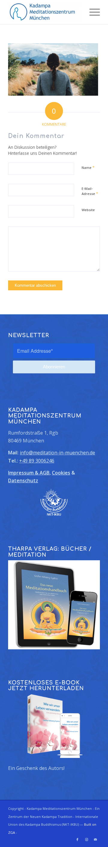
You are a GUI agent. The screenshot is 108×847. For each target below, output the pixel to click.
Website (88, 210)
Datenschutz (23, 480)
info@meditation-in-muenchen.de (57, 452)
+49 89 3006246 (36, 460)
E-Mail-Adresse (90, 191)
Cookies (61, 472)
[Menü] (91, 12)
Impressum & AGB (29, 472)
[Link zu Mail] (95, 839)
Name (88, 167)
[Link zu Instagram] (86, 839)
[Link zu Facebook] (77, 839)
